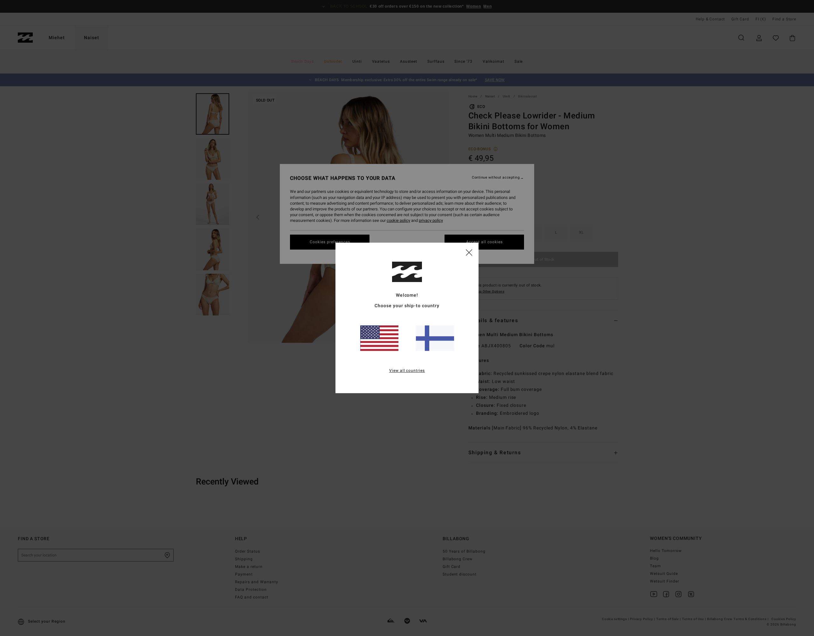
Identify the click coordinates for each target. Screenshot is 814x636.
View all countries (407, 371)
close (469, 252)
